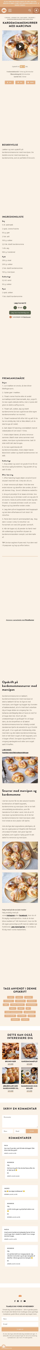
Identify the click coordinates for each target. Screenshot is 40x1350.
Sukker (28, 997)
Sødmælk (31, 1001)
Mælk (13, 1008)
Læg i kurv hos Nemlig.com (20, 313)
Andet (19, 997)
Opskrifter (15, 17)
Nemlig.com (27, 317)
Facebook (23, 915)
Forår (31, 1016)
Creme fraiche (17, 1004)
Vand (11, 997)
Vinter (25, 1019)
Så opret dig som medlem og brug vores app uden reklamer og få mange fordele (20, 3)
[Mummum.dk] (20, 1296)
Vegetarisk (10, 1016)
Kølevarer (31, 1004)
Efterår (22, 1016)
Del (10, 82)
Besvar (35, 1144)
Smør (21, 1008)
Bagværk (24, 17)
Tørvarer (20, 1001)
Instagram (11, 915)
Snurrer (31, 17)
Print (32, 82)
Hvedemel (8, 1001)
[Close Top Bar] (38, 3)
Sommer (15, 1019)
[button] (4, 1346)
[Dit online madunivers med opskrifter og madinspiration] (4, 10)
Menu (10, 10)
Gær (5, 1004)
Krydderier (29, 1012)
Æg (28, 1008)
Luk (37, 1298)
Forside (7, 17)
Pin (21, 82)
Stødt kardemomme (13, 1012)
